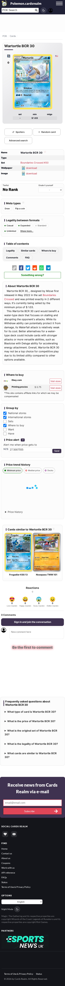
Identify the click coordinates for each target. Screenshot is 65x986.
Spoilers (20, 132)
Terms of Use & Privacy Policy (15, 886)
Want (11, 429)
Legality (10, 250)
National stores (17, 413)
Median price (34, 470)
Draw (7, 208)
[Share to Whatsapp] (41, 267)
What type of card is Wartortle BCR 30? (31, 711)
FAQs (4, 877)
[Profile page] (50, 9)
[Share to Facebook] (21, 267)
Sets (10, 421)
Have (11, 433)
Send (56, 451)
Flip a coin (20, 208)
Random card (48, 132)
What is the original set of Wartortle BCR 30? (31, 732)
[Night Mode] (43, 10)
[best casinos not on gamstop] (25, 941)
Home (4, 848)
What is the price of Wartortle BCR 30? (31, 721)
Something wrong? (32, 275)
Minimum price (14, 470)
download (31, 167)
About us (5, 858)
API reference (8, 872)
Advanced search (18, 140)
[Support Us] (5, 834)
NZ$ (5, 449)
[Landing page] (4, 3)
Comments (12, 257)
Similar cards (28, 250)
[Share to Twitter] (28, 267)
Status (4, 882)
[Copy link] (14, 267)
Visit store (55, 381)
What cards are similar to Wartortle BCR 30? (31, 755)
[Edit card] (44, 152)
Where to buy (48, 250)
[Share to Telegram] (48, 267)
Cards (13, 36)
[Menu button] (59, 6)
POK (5, 36)
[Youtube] (14, 834)
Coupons (5, 863)
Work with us (8, 867)
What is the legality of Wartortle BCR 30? (32, 743)
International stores (19, 417)
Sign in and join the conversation (32, 621)
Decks (50, 470)
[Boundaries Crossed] (8, 56)
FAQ (27, 257)
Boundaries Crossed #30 (34, 162)
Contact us (6, 853)
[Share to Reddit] (34, 267)
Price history (15, 511)
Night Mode (7, 909)
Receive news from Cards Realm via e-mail (32, 788)
